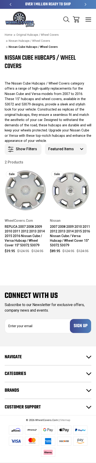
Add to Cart (25, 205)
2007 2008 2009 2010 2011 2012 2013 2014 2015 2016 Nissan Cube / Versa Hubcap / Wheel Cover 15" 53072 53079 (70, 236)
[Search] (66, 19)
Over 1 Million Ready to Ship (48, 4)
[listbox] (66, 149)
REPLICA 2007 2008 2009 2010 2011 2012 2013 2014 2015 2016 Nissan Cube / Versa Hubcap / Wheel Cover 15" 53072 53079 (25, 236)
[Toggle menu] (88, 19)
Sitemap (65, 420)
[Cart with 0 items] (76, 19)
